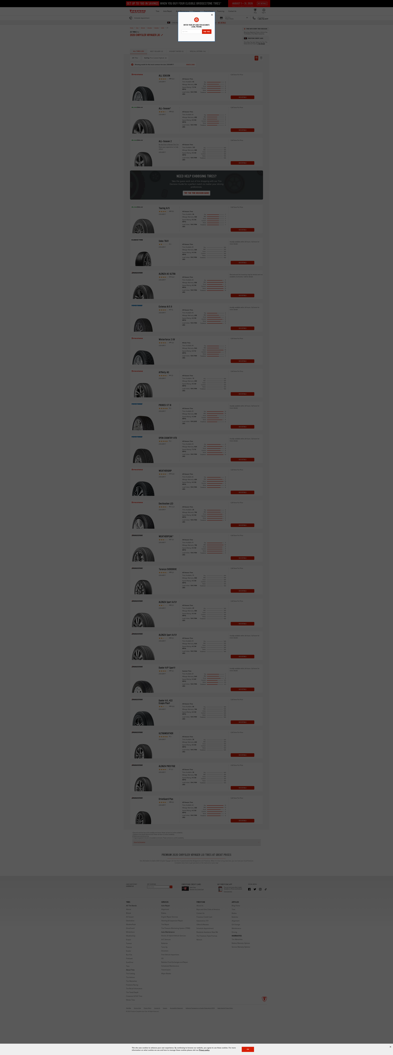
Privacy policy (204, 1050)
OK (248, 1049)
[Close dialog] (212, 15)
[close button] (390, 1047)
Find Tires (206, 32)
